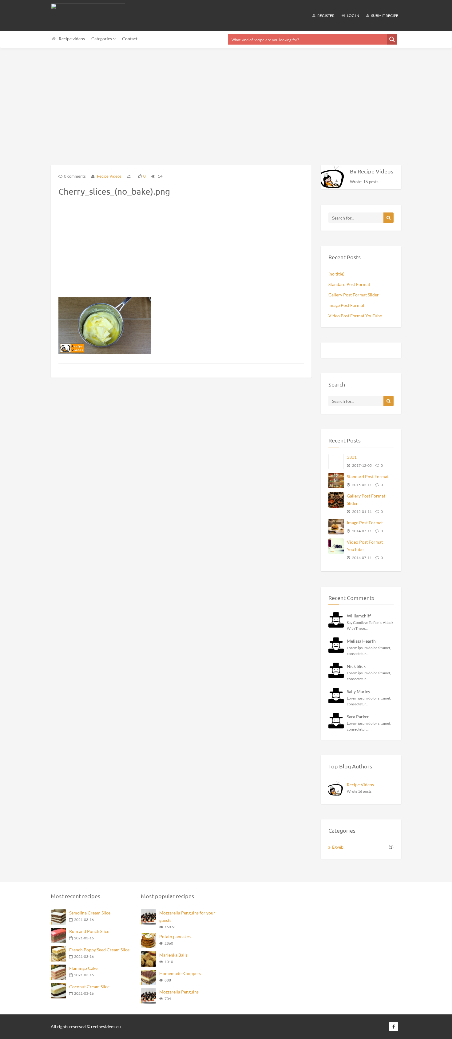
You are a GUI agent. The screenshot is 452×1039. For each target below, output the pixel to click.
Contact (129, 38)
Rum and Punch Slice (89, 931)
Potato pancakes (175, 936)
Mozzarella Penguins (179, 991)
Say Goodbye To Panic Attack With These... (370, 625)
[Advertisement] (226, 98)
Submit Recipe (384, 15)
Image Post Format (346, 305)
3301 (352, 457)
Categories (102, 38)
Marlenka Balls (173, 955)
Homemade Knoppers (180, 973)
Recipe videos (72, 38)
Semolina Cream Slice (89, 912)
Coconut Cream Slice (89, 986)
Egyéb (337, 847)
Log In (352, 15)
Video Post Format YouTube (355, 315)
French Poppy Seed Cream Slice (99, 949)
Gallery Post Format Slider (353, 294)
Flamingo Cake (83, 968)
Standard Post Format (349, 284)
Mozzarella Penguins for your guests (187, 916)
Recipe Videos (108, 176)
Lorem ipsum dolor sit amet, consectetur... (369, 650)
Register (326, 15)
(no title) (336, 273)
